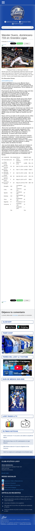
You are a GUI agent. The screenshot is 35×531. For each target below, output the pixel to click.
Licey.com (17, 12)
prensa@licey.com (7, 80)
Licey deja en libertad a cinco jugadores (14, 503)
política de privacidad (25, 523)
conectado (15, 315)
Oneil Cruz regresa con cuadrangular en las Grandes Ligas (17, 452)
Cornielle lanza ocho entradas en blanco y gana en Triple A (18, 496)
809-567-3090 (5, 473)
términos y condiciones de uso (9, 523)
